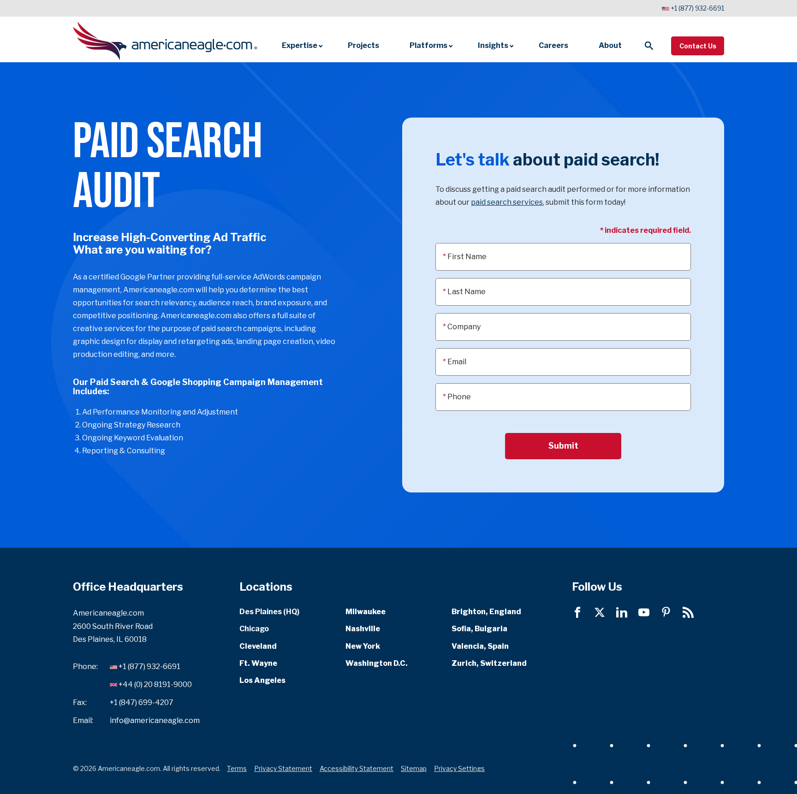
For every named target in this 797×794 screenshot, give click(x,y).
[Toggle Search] (649, 45)
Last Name (466, 291)
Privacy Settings (459, 768)
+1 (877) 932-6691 (697, 8)
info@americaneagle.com (155, 720)
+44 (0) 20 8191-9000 (155, 684)
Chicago (254, 628)
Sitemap (414, 768)
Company (464, 326)
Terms (237, 768)
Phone (459, 396)
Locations (265, 586)
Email (456, 361)
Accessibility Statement (356, 768)
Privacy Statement (283, 768)
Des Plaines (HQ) (269, 611)
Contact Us (697, 46)
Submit (563, 445)
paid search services (507, 202)
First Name (467, 256)
